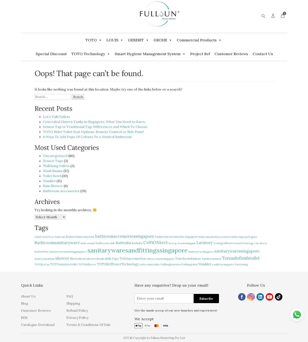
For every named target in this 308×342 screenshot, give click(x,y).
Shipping (73, 303)
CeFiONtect (155, 242)
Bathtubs (123, 243)
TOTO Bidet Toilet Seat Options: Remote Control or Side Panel (93, 132)
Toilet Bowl (52, 176)
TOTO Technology (88, 53)
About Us (28, 296)
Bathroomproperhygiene (244, 236)
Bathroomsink (88, 243)
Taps (115, 258)
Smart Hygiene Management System (148, 53)
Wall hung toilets (56, 166)
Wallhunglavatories (170, 264)
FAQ (69, 296)
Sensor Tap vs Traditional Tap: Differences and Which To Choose (95, 127)
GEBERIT (136, 40)
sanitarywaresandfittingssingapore (137, 250)
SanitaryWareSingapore (201, 251)
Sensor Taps (53, 161)
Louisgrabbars (223, 243)
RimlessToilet (42, 251)
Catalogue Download (37, 325)
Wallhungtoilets (189, 264)
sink (108, 258)
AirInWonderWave (44, 236)
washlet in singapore (223, 264)
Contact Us (263, 53)
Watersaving (241, 264)
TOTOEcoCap (42, 264)
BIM (24, 317)
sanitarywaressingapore (237, 251)
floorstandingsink (186, 243)
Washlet (49, 181)
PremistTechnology (244, 243)
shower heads (95, 258)
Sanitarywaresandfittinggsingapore (68, 251)
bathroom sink (105, 243)
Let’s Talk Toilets (56, 117)
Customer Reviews (231, 53)
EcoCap (173, 243)
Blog (24, 303)
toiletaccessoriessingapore (160, 258)
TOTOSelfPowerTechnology (118, 264)
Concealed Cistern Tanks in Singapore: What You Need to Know (94, 122)
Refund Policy (77, 310)
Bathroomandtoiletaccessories (215, 236)
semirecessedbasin (44, 258)
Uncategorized (55, 156)
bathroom (60, 236)
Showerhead (78, 258)
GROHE (160, 40)
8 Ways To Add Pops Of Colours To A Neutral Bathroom (87, 137)
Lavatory (205, 242)
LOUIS (112, 40)
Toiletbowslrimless (211, 258)
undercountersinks (149, 264)
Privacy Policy (77, 317)
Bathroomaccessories (80, 237)
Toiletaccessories (132, 258)
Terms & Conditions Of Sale (88, 325)
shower (62, 258)
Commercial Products (197, 40)
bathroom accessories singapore (176, 237)
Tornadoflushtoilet (241, 258)
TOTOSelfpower (87, 264)
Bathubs (137, 243)
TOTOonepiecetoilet (64, 264)
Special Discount (51, 53)
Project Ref (200, 53)
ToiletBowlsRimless (188, 258)
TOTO (91, 40)
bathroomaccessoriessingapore (124, 236)
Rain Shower (53, 186)
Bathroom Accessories (61, 191)
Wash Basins (53, 171)
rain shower (261, 243)
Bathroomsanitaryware (57, 242)
